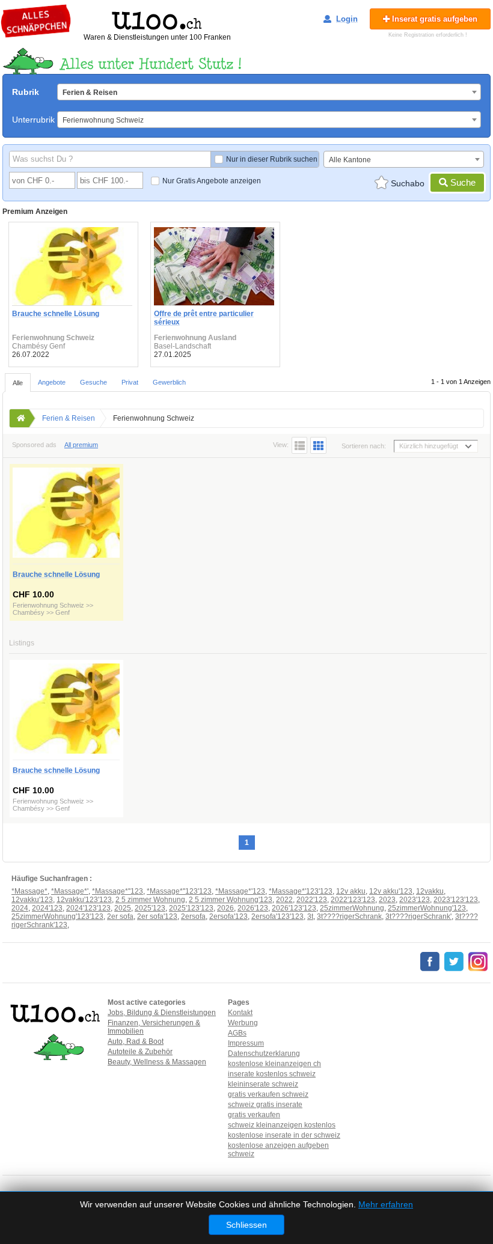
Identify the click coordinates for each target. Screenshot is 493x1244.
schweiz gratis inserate (265, 1104)
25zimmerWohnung (352, 908)
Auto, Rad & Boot (136, 1041)
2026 (225, 908)
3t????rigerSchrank (349, 916)
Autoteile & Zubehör (140, 1051)
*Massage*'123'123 (300, 891)
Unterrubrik (33, 119)
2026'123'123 (294, 908)
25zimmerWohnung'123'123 (57, 916)
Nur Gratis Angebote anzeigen (211, 181)
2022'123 (311, 899)
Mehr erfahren (385, 1204)
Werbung (243, 1023)
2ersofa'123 (228, 916)
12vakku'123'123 (84, 899)
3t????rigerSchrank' (418, 916)
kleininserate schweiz (263, 1084)
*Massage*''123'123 (179, 891)
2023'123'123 (455, 899)
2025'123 (150, 908)
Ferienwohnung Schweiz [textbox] (103, 120)
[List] (299, 445)
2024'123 (47, 908)
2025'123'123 (191, 908)
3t (310, 916)
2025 (122, 908)
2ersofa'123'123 (277, 916)
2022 (284, 899)
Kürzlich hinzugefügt (428, 446)
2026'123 (252, 908)
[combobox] (269, 92)
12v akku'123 (390, 891)
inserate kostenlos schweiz (272, 1074)
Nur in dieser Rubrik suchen (271, 159)
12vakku (430, 891)
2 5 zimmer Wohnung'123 (230, 899)
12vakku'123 (32, 899)
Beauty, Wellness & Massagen (157, 1062)
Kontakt (240, 1012)
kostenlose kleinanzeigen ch (274, 1064)
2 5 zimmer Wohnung (150, 899)
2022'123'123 (353, 899)
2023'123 (414, 899)
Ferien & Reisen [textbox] (90, 92)
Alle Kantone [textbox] (350, 160)
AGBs (237, 1033)
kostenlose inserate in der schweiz (284, 1135)
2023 (387, 899)
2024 (19, 908)
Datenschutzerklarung (264, 1053)
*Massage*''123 (117, 891)
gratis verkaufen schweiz (268, 1094)
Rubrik (25, 92)
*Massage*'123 (240, 891)
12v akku (351, 891)
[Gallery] (318, 445)
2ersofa (193, 916)
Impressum (246, 1043)
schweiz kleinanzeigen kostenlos (281, 1125)
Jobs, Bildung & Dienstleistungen (162, 1012)
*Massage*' (69, 891)
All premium (81, 444)
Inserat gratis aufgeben (433, 18)
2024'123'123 (88, 908)
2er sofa (120, 916)
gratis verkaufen (254, 1115)
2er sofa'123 (157, 916)
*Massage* (29, 891)
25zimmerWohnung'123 (427, 908)
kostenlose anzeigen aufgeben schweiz (278, 1149)
